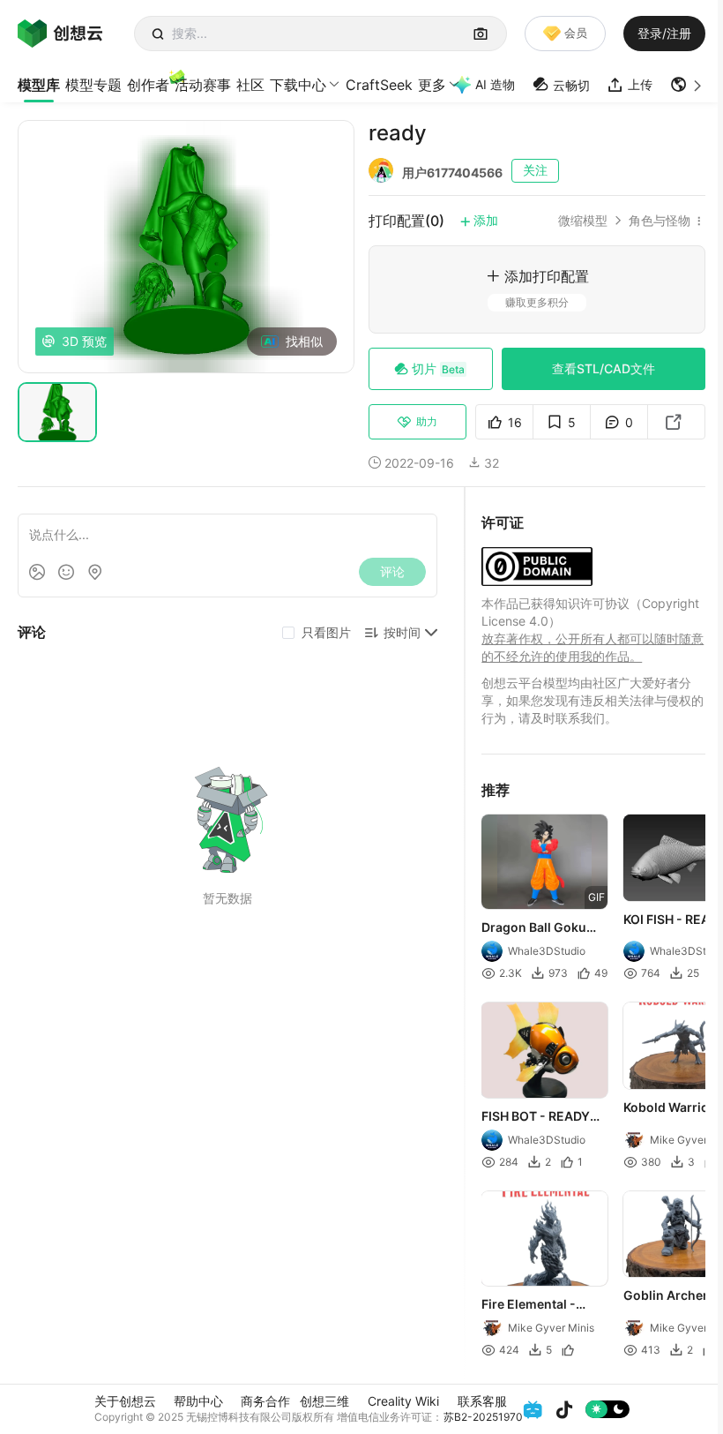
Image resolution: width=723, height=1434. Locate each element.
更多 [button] (432, 85)
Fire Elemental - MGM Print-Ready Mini (535, 1305)
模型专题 (93, 85)
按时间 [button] (402, 632)
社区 (250, 85)
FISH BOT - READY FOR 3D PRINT (535, 1117)
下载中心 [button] (298, 85)
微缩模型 (582, 220)
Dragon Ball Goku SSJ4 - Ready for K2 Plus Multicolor (540, 928)
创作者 (148, 85)
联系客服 (482, 1400)
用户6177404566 (452, 172)
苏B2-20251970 (483, 1416)
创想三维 (324, 1400)
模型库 (39, 85)
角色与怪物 (659, 220)
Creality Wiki (403, 1400)
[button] (687, 85)
